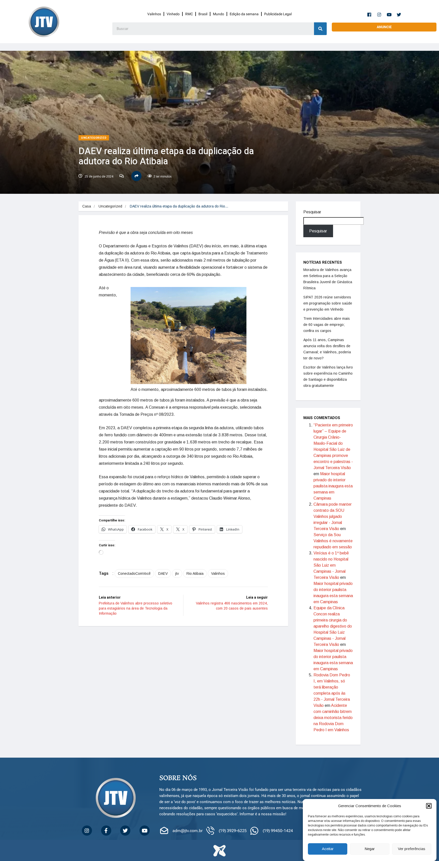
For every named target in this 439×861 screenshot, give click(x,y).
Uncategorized (93, 138)
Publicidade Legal (278, 14)
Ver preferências (411, 849)
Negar (370, 849)
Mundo (218, 14)
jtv (177, 573)
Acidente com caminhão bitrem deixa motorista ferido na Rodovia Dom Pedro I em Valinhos (333, 717)
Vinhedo (173, 14)
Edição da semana (244, 14)
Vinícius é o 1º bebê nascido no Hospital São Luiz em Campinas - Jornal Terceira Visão (331, 565)
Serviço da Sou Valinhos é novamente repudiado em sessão (333, 541)
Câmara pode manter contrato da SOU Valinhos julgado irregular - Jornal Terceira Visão (332, 516)
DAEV (163, 573)
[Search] (320, 28)
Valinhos (154, 14)
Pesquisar (312, 212)
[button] (428, 805)
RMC (189, 14)
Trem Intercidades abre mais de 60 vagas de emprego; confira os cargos (326, 324)
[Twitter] (399, 14)
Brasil (202, 14)
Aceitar (328, 849)
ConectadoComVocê (134, 573)
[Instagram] (379, 14)
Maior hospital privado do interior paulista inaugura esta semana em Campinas (333, 486)
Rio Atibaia (194, 573)
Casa (86, 206)
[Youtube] (389, 14)
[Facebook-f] (369, 14)
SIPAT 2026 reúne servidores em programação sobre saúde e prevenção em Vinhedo (327, 303)
